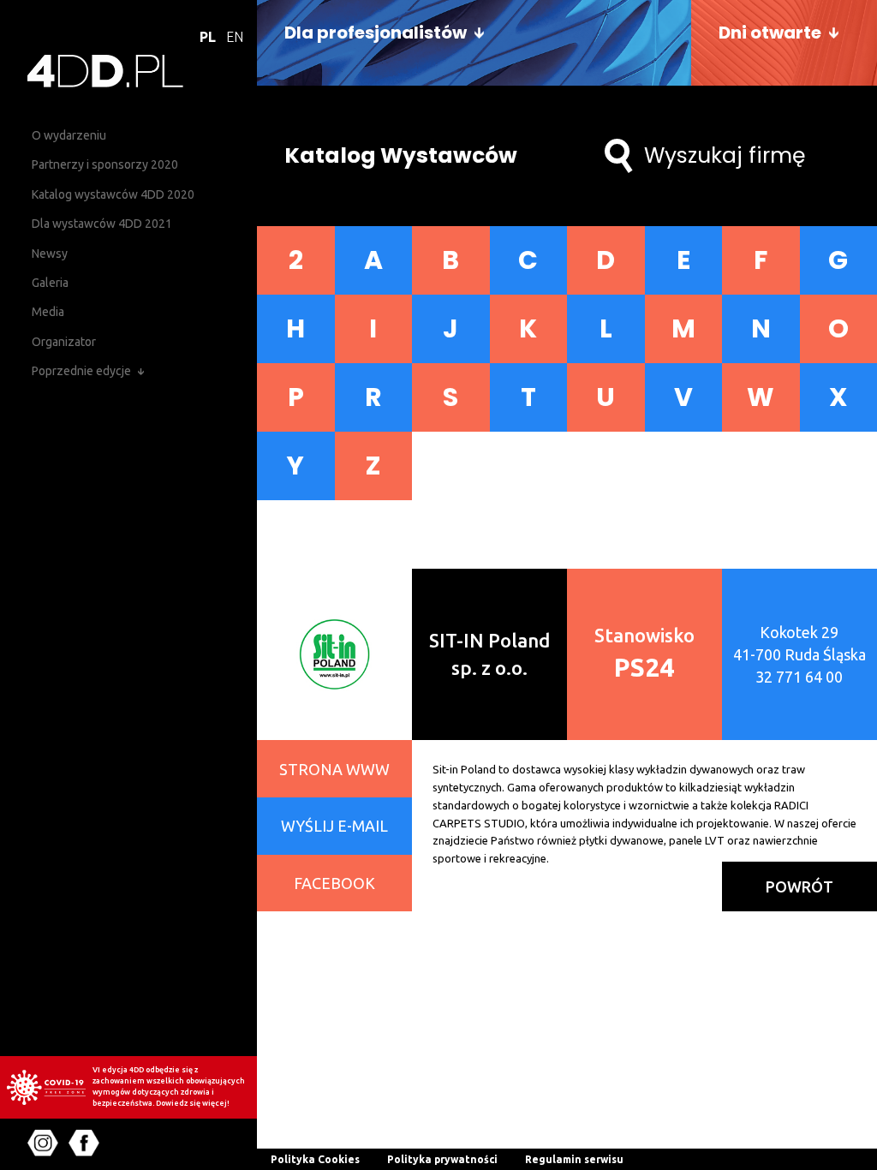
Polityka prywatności (442, 1159)
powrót (799, 886)
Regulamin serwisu (574, 1159)
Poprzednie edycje (81, 371)
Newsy (50, 253)
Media (48, 312)
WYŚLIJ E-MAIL (334, 825)
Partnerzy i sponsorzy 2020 (105, 164)
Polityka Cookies (315, 1159)
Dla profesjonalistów (375, 33)
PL (208, 37)
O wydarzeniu (69, 135)
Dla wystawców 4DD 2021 (102, 223)
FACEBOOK (334, 883)
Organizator (64, 342)
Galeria (50, 283)
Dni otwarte (770, 33)
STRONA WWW (334, 769)
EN (234, 37)
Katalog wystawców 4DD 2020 (113, 194)
